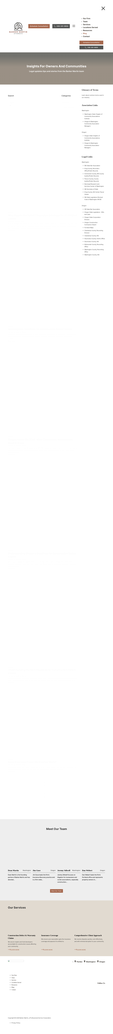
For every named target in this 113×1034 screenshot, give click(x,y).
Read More (11, 230)
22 (44, 797)
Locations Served (90, 27)
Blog (85, 33)
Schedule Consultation (39, 26)
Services (86, 24)
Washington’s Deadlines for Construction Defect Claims (40, 329)
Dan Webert (23, 332)
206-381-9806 (62, 26)
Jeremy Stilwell (63, 870)
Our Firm (86, 18)
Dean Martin (13, 870)
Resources (87, 30)
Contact (86, 36)
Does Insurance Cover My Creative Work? (32, 762)
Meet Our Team (56, 891)
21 (44, 793)
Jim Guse (21, 221)
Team (85, 21)
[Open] (73, 26)
